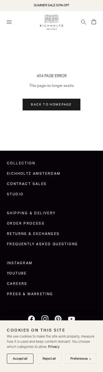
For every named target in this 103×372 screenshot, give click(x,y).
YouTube (17, 273)
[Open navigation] (9, 22)
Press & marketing (30, 294)
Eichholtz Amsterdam (34, 173)
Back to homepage (51, 104)
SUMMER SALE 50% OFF (51, 5)
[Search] (83, 22)
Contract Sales (27, 184)
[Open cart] (93, 22)
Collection (21, 163)
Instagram (20, 263)
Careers (17, 283)
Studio (15, 194)
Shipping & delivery (31, 213)
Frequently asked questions (42, 244)
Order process (26, 223)
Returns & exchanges (33, 233)
